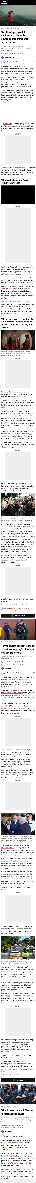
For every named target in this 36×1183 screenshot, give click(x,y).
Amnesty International (9, 289)
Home (3, 28)
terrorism (4, 1171)
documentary (7, 124)
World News (20, 610)
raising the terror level (9, 708)
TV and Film (19, 608)
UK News (14, 642)
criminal (20, 311)
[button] (34, 62)
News (8, 642)
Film (18, 28)
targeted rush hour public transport (14, 855)
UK (5, 90)
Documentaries (10, 610)
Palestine (4, 77)
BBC (8, 996)
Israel (29, 283)
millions (31, 445)
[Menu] (34, 3)
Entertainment (11, 28)
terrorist (19, 87)
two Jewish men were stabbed (12, 693)
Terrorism (27, 608)
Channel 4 (4, 772)
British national (19, 695)
